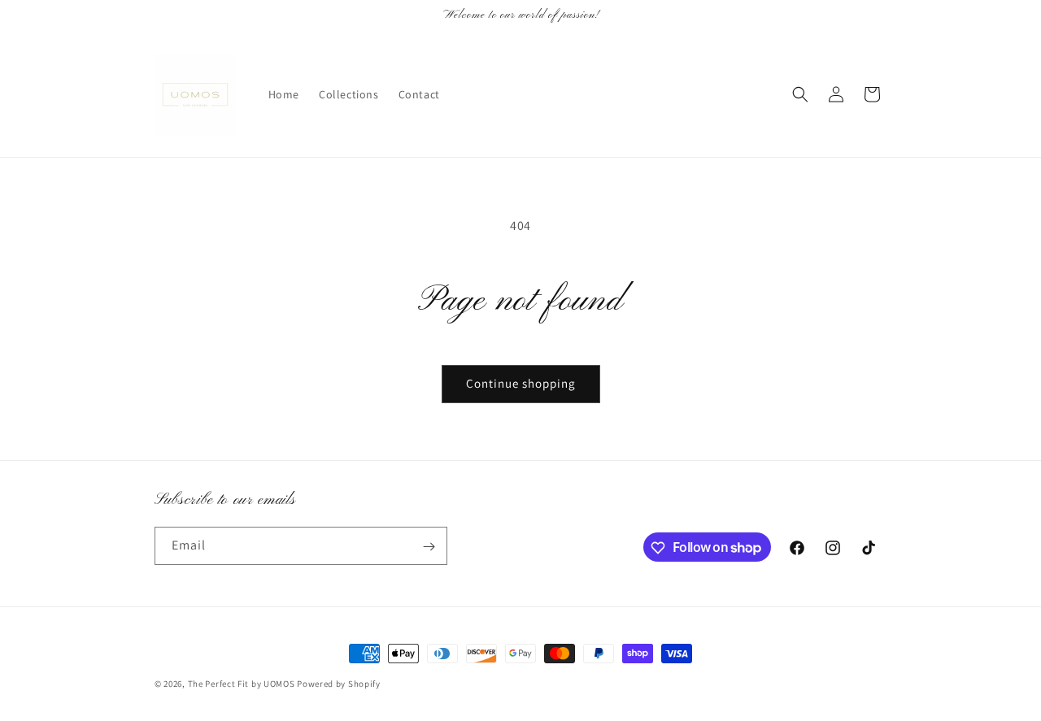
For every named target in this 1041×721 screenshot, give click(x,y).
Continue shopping (521, 383)
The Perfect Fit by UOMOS (241, 683)
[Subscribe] (428, 547)
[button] (800, 94)
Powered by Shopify (339, 683)
